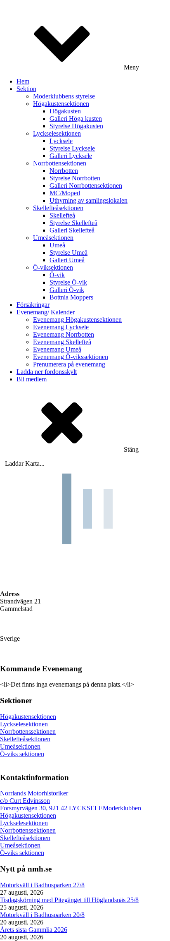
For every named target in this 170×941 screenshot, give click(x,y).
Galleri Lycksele (71, 155)
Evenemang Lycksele (61, 326)
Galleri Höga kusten (76, 118)
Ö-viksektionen (53, 267)
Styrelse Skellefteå (73, 222)
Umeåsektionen (53, 237)
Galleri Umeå (67, 259)
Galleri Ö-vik (67, 289)
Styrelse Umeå (68, 252)
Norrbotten (64, 170)
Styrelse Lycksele (72, 148)
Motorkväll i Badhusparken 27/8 (42, 884)
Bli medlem (32, 379)
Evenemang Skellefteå (62, 341)
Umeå (57, 245)
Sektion (26, 88)
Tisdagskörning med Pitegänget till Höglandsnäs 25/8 (69, 899)
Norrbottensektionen (59, 163)
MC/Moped (65, 192)
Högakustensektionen (61, 103)
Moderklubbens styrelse (64, 96)
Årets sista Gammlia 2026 (33, 929)
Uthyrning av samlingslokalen (89, 200)
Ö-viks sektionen (22, 753)
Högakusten (65, 111)
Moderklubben (122, 808)
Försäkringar (33, 304)
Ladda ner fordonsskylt (47, 371)
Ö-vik (57, 274)
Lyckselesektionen (57, 133)
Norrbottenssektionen (28, 731)
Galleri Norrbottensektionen (86, 185)
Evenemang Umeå (57, 349)
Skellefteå (62, 215)
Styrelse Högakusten (76, 125)
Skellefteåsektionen (58, 207)
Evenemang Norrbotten (63, 334)
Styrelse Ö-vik (68, 282)
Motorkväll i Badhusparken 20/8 (42, 914)
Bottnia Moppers (71, 297)
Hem (23, 81)
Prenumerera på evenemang (69, 364)
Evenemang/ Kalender (46, 312)
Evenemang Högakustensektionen (77, 319)
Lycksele (61, 140)
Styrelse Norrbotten (75, 178)
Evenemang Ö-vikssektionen (70, 356)
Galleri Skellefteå (72, 230)
